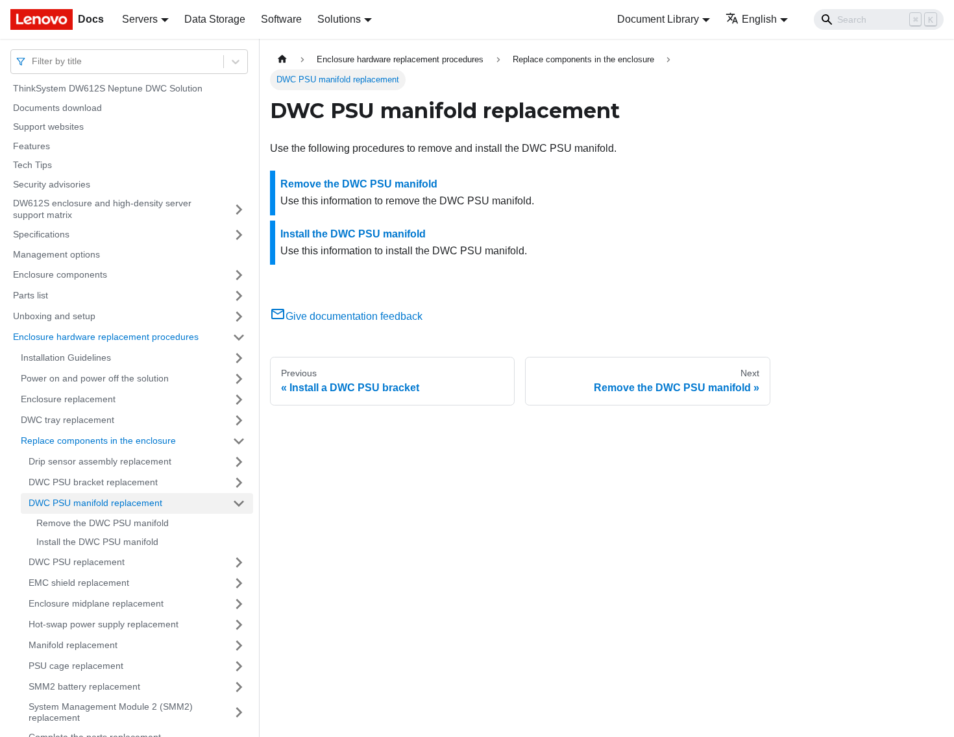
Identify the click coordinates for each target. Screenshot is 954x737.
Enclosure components (60, 274)
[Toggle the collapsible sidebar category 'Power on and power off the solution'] (239, 379)
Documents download (57, 108)
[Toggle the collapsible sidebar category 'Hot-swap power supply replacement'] (239, 624)
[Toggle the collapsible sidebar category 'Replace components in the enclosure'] (239, 441)
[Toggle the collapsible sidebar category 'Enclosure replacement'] (239, 399)
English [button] (759, 19)
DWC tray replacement (67, 420)
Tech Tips (32, 165)
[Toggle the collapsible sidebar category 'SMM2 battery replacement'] (239, 687)
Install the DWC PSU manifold (97, 542)
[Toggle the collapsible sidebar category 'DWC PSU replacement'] (239, 562)
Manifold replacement (73, 645)
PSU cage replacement (76, 665)
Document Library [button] (658, 19)
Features (31, 146)
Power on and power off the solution (95, 378)
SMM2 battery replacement (84, 686)
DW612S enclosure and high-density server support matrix (102, 209)
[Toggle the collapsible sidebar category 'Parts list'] (239, 295)
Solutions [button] (339, 19)
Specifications (41, 234)
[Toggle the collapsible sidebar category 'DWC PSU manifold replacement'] (239, 503)
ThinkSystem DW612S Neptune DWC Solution (107, 88)
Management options (56, 254)
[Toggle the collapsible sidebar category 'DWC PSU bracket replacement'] (239, 482)
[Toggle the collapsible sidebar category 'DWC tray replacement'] (239, 420)
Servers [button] (140, 19)
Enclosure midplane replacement (96, 603)
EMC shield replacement (79, 582)
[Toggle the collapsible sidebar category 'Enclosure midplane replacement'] (239, 604)
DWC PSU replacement (77, 562)
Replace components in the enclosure (98, 440)
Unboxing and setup (54, 316)
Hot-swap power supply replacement (103, 624)
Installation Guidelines (66, 357)
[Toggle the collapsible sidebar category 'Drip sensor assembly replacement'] (239, 462)
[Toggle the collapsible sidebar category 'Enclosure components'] (239, 275)
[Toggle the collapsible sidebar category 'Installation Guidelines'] (239, 358)
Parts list (30, 295)
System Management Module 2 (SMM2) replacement (111, 712)
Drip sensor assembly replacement (100, 461)
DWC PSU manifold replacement (95, 503)
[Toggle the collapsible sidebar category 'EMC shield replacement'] (239, 583)
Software (281, 19)
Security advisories (51, 184)
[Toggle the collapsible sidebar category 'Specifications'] (239, 234)
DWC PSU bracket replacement (93, 482)
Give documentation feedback (354, 316)
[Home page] (282, 59)
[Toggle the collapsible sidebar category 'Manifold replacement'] (239, 645)
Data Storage (214, 19)
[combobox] (33, 61)
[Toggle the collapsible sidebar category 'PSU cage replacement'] (239, 666)
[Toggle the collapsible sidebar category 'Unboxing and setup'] (239, 316)
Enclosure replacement (68, 399)
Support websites (48, 126)
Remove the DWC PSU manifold (102, 523)
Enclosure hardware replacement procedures (106, 337)
